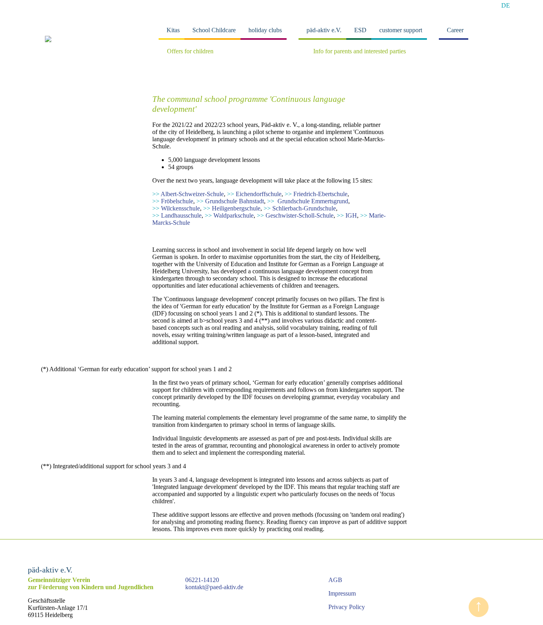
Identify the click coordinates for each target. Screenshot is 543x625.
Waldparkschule (229, 215)
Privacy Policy (346, 607)
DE (505, 5)
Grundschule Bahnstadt (230, 201)
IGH (347, 215)
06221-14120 (202, 579)
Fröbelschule (172, 201)
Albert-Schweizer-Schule (188, 194)
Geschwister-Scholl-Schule (295, 215)
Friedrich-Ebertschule (316, 194)
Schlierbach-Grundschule (300, 208)
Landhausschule (177, 215)
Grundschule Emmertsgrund (307, 201)
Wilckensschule (176, 208)
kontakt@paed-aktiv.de (214, 587)
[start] (48, 40)
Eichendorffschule (254, 194)
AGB (335, 579)
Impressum (342, 593)
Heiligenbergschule (231, 208)
